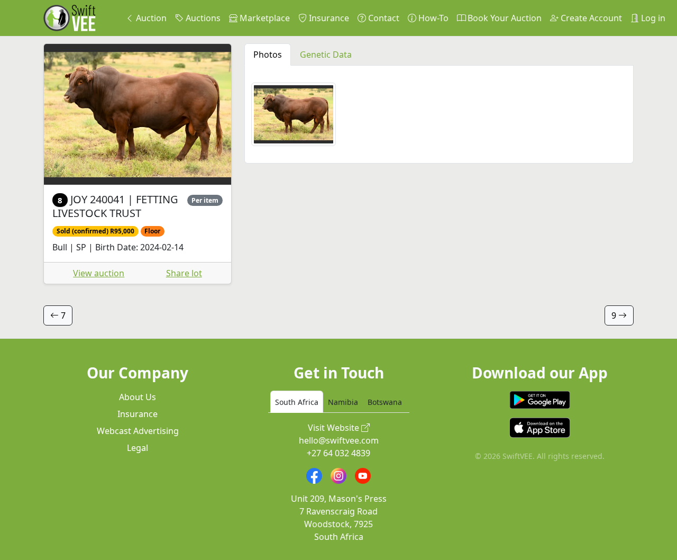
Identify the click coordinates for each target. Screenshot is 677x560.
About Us (137, 397)
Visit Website (334, 427)
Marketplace (263, 18)
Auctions (202, 18)
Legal (137, 448)
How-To (432, 18)
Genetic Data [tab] (326, 54)
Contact (382, 18)
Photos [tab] (267, 54)
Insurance (328, 18)
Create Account (590, 18)
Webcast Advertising (138, 431)
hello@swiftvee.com (339, 440)
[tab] (296, 402)
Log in (652, 18)
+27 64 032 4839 (338, 453)
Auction (150, 18)
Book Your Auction (503, 18)
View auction (98, 273)
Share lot (184, 273)
